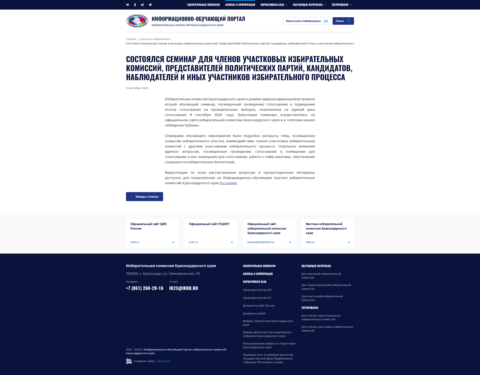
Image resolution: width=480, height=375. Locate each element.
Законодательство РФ (257, 289)
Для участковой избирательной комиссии (322, 298)
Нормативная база (254, 282)
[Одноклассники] (135, 4)
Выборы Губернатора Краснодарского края (268, 322)
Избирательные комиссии (259, 266)
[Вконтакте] (127, 4)
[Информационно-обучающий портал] (137, 21)
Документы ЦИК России (259, 305)
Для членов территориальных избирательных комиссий (321, 317)
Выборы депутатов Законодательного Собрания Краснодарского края (267, 334)
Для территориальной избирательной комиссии (326, 286)
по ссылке (228, 183)
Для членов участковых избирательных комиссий (327, 328)
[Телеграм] (150, 4)
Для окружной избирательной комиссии (321, 275)
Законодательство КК (257, 297)
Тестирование (310, 308)
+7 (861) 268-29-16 (144, 288)
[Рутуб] (142, 4)
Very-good (163, 361)
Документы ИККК (254, 313)
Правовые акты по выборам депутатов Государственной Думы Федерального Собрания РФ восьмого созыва (268, 358)
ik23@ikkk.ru (183, 288)
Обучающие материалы (316, 266)
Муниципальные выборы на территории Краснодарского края (269, 345)
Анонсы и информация (258, 274)
